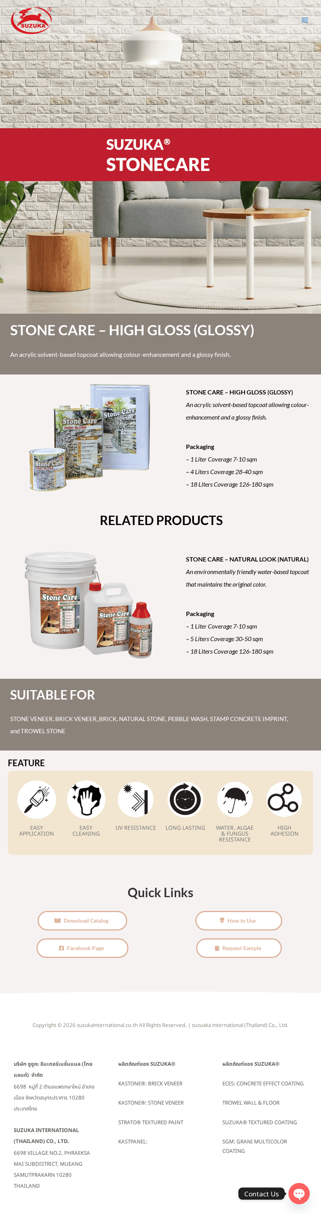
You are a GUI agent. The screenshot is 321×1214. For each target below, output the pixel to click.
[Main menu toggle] (305, 20)
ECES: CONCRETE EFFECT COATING (263, 1084)
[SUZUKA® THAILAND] (31, 20)
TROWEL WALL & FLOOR (251, 1103)
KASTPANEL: (133, 1142)
